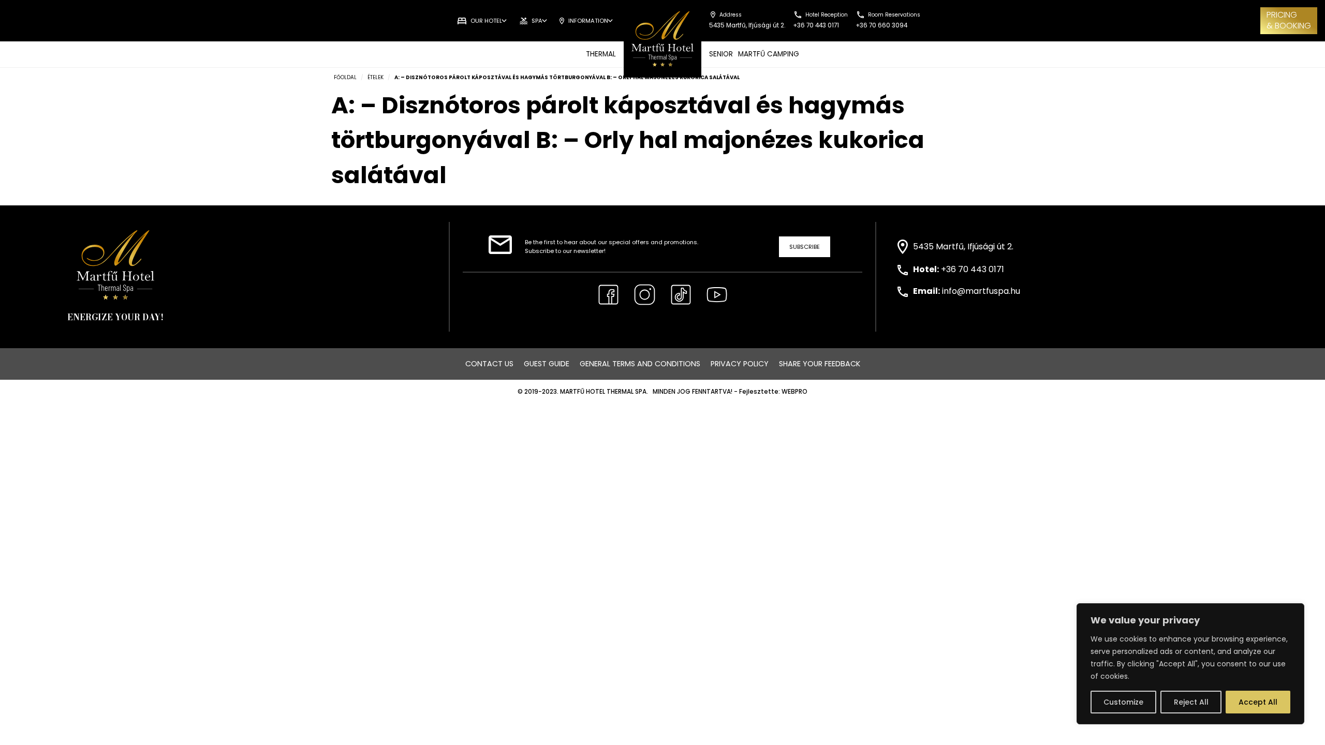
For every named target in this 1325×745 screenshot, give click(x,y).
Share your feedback (819, 364)
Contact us (489, 364)
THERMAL (601, 54)
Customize (1123, 702)
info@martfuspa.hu (981, 291)
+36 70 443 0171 (972, 269)
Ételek (375, 77)
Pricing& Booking (1289, 20)
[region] (1190, 663)
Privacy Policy (740, 364)
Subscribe (804, 247)
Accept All (1258, 702)
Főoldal (345, 77)
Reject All (1191, 702)
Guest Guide (546, 364)
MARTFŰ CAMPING (768, 54)
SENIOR (721, 54)
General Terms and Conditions (640, 364)
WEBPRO (794, 392)
